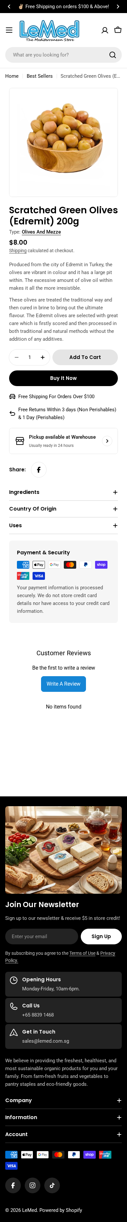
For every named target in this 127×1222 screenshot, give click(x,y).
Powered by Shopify (60, 1210)
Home (12, 76)
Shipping (18, 250)
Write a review (63, 684)
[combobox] (63, 55)
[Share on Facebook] (39, 470)
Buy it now (63, 378)
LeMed (29, 1210)
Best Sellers (40, 76)
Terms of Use (82, 953)
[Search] (113, 55)
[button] (9, 6)
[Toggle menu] (9, 30)
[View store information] (107, 441)
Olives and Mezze (41, 232)
